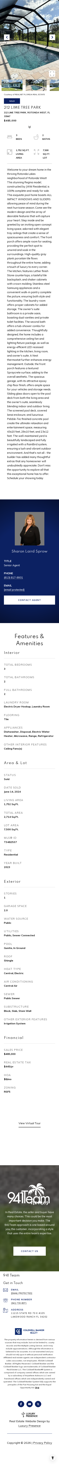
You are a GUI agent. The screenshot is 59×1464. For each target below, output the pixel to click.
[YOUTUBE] (29, 1404)
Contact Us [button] (29, 1251)
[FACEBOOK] (21, 1404)
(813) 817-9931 (13, 577)
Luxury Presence (29, 1426)
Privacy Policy (42, 1443)
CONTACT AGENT (29, 600)
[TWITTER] (38, 1404)
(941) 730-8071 (19, 1303)
